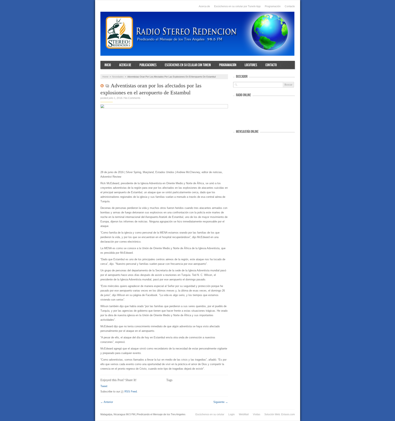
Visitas (256, 414)
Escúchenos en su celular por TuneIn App (237, 6)
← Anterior (106, 402)
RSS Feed (130, 391)
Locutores (251, 65)
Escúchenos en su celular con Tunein (188, 65)
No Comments (132, 98)
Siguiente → (220, 402)
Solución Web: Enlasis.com (279, 414)
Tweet (103, 386)
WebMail (244, 414)
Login (231, 414)
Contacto (290, 6)
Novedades (118, 76)
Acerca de (204, 6)
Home (105, 76)
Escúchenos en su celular (209, 414)
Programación (273, 6)
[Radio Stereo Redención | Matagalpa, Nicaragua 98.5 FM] (197, 34)
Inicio (108, 65)
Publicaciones (148, 65)
